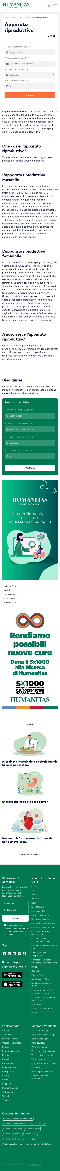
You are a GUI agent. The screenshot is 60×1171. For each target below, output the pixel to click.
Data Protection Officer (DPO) (41, 984)
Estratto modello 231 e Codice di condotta (41, 991)
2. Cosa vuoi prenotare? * (16, 58)
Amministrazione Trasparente (38, 954)
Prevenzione (8, 1063)
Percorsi (35, 898)
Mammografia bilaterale (42, 1071)
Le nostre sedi (10, 594)
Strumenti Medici (10, 1088)
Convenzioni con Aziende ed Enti (44, 947)
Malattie (5, 1055)
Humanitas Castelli (32, 1129)
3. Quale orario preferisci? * (17, 69)
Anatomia (26, 18)
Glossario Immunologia (12, 1043)
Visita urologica (38, 1059)
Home (7, 18)
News (34, 903)
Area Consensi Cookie (41, 979)
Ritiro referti (36, 1004)
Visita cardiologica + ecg (42, 1034)
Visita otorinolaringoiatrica (43, 1051)
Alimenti (5, 1030)
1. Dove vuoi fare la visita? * (17, 46)
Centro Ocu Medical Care (42, 927)
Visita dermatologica (40, 1030)
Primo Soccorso (9, 1067)
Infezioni (6, 1047)
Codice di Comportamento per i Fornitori (43, 998)
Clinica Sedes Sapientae (12, 1144)
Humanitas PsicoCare (41, 919)
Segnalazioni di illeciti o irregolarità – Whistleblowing (44, 961)
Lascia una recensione (41, 1008)
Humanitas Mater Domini (12, 1129)
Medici (7, 590)
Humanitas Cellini (30, 1134)
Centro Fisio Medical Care (43, 923)
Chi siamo (35, 886)
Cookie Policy (37, 971)
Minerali (5, 1059)
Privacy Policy (37, 975)
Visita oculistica (38, 1043)
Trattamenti (7, 1092)
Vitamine (6, 1100)
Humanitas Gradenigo (11, 1139)
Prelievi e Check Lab (40, 915)
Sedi (33, 890)
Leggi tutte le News (29, 854)
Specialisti (6, 1084)
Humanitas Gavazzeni (11, 1134)
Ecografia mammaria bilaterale (40, 1077)
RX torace (35, 1067)
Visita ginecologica (39, 1038)
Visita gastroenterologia (42, 1055)
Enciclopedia (16, 18)
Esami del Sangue (10, 1038)
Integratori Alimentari (11, 1051)
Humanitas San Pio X (37, 1124)
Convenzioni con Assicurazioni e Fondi (40, 940)
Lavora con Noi (38, 911)
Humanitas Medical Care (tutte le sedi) (18, 1118)
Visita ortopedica (39, 1047)
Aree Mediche (10, 602)
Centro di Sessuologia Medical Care (41, 933)
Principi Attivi (8, 1071)
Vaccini (5, 1096)
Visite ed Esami (10, 586)
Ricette (5, 1075)
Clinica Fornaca (29, 1139)
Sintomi (5, 1079)
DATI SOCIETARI (35, 1165)
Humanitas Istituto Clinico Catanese (39, 1144)
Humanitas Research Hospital (14, 1124)
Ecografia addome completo (44, 1063)
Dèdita (34, 1012)
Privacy (34, 967)
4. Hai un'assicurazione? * (16, 80)
